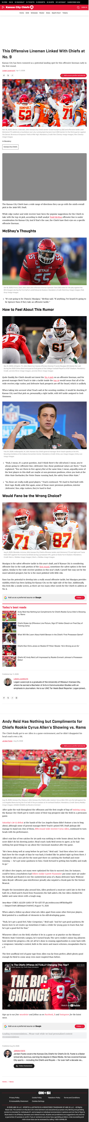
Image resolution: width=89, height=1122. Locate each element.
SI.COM (4, 2)
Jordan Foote (7, 741)
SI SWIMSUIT (19, 2)
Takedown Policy (54, 1098)
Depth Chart (56, 13)
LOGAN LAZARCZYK (21, 679)
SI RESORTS (40, 2)
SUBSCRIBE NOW (73, 2)
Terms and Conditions (72, 1098)
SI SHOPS (50, 2)
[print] (16, 697)
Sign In (84, 7)
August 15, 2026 (42, 905)
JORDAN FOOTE (19, 1051)
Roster (41, 13)
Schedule (34, 13)
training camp (79, 810)
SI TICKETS (30, 2)
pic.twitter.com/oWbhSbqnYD (58, 902)
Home (21, 13)
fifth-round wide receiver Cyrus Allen (52, 829)
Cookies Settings (38, 1101)
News (11, 1082)
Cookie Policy (37, 1098)
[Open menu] (3, 7)
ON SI (11, 2)
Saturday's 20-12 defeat (12, 822)
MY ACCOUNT (61, 2)
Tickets (65, 13)
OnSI (27, 13)
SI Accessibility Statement (18, 1101)
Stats (48, 13)
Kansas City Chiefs (10, 147)
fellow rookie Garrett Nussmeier (47, 874)
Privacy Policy (14, 1098)
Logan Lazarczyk (8, 71)
